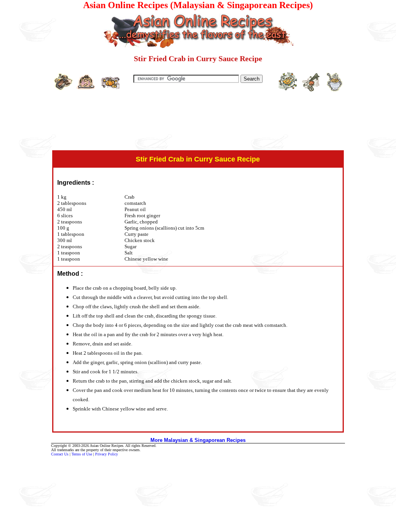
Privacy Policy (106, 454)
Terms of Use (82, 454)
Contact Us (59, 454)
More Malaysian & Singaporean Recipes (198, 440)
